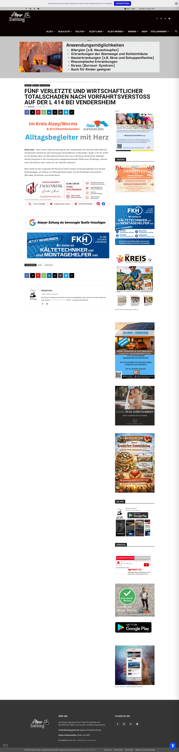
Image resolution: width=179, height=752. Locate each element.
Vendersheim (48, 265)
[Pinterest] (38, 112)
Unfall (40, 265)
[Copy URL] (71, 112)
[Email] (54, 112)
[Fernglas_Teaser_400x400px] (135, 151)
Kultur (79, 31)
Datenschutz (118, 750)
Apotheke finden (142, 558)
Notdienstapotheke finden (128, 558)
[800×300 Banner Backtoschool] (62, 196)
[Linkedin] (49, 112)
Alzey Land (95, 31)
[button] (176, 32)
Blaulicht (64, 31)
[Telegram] (38, 8)
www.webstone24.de (88, 750)
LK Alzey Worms (44, 85)
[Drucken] (60, 112)
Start (26, 82)
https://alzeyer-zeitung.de (49, 294)
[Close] (176, 3)
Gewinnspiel (129, 750)
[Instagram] (30, 8)
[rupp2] (66, 132)
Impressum (108, 750)
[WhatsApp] (43, 112)
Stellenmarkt (159, 31)
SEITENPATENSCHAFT (59, 300)
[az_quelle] (66, 222)
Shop (144, 31)
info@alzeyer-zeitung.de (86, 740)
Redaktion (31, 107)
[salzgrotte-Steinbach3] (89, 57)
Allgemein (33, 82)
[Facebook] (26, 8)
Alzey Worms (115, 31)
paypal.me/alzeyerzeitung (90, 730)
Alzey (49, 31)
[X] (32, 112)
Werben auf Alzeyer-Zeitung (145, 750)
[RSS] (34, 8)
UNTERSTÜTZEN (122, 3)
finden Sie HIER (83, 735)
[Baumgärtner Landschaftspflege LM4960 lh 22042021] (66, 253)
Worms (132, 31)
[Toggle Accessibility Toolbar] (173, 746)
